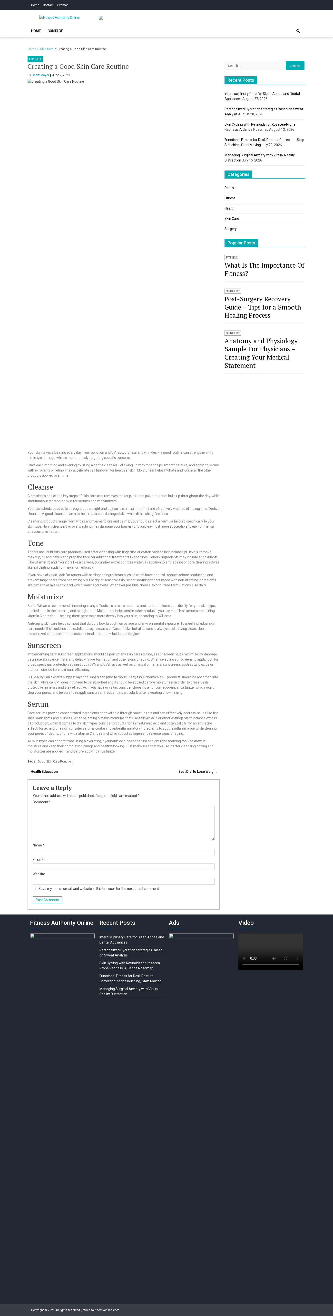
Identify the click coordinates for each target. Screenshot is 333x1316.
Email (38, 860)
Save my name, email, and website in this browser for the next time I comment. (99, 889)
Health (230, 208)
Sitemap (62, 5)
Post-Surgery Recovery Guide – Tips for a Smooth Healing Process (263, 307)
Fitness (230, 198)
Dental (230, 188)
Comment (42, 802)
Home (35, 5)
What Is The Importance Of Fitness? (264, 269)
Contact (48, 5)
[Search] (298, 31)
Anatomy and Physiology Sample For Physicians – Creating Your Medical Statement (261, 353)
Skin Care (35, 58)
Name (38, 845)
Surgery (231, 229)
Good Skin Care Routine (54, 761)
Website (39, 874)
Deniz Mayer (40, 75)
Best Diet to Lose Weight (197, 772)
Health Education (44, 772)
